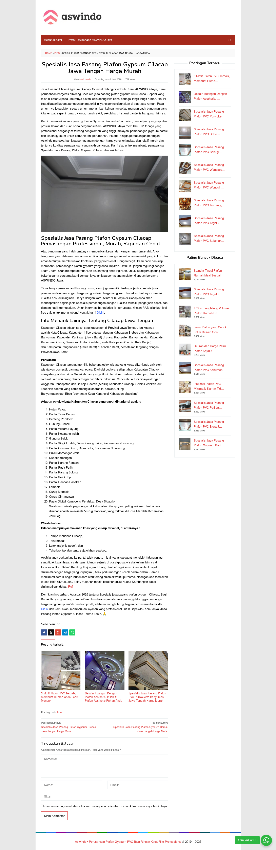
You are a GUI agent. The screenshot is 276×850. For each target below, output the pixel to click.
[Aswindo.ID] (73, 17)
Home (48, 52)
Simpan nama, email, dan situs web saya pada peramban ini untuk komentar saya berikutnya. (106, 806)
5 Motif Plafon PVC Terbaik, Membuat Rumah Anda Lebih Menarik (60, 696)
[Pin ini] (58, 632)
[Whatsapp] (72, 632)
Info (57, 52)
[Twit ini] (51, 632)
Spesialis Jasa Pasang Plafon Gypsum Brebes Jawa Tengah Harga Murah (68, 727)
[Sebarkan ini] (44, 632)
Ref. (71, 586)
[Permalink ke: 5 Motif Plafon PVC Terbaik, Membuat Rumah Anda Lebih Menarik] (61, 670)
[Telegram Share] (65, 632)
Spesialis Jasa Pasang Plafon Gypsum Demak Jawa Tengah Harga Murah (140, 727)
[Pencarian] (230, 40)
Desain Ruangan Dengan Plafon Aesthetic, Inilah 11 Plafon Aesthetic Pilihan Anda (103, 696)
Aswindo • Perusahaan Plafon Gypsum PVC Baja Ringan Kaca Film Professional (128, 841)
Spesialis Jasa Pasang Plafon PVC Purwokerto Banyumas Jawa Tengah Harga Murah (147, 696)
